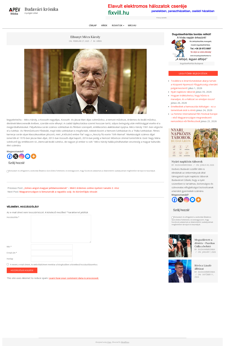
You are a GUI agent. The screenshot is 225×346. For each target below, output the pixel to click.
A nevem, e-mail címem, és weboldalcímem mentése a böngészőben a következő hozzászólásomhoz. (54, 264)
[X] (15, 156)
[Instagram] (21, 156)
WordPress (125, 342)
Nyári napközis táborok (183, 91)
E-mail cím (12, 252)
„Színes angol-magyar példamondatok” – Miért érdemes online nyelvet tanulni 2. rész (71, 187)
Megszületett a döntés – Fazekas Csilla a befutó (205, 243)
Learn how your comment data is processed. (74, 278)
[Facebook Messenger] (27, 156)
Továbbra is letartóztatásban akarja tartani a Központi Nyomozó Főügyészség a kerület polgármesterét (194, 84)
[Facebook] (9, 156)
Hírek (99, 41)
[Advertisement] (193, 307)
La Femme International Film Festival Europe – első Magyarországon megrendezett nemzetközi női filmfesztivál (194, 117)
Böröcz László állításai (203, 267)
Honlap (10, 258)
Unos (109, 342)
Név (9, 246)
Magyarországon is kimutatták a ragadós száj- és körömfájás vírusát (58, 191)
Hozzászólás (13, 217)
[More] (33, 156)
